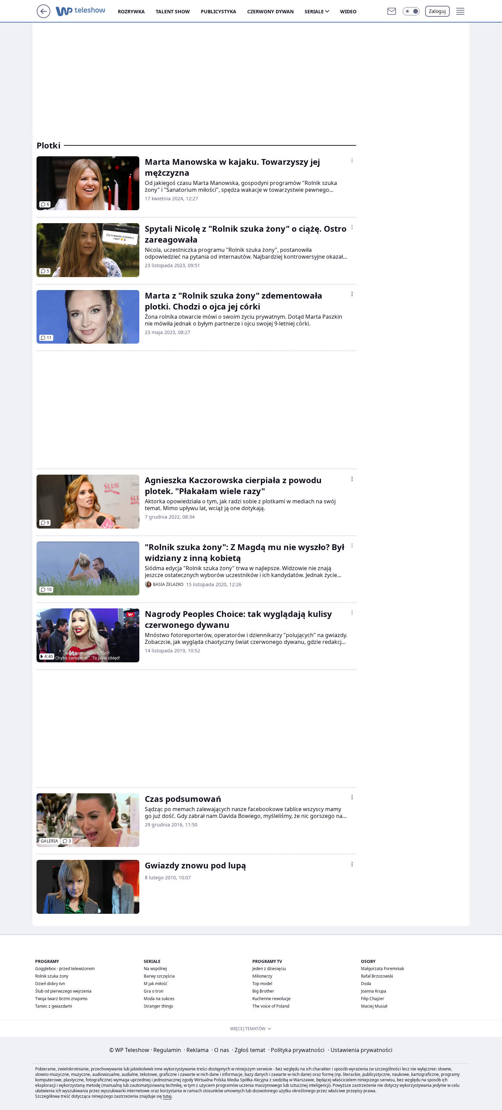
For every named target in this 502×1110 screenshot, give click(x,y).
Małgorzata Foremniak (382, 968)
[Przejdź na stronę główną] (44, 16)
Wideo (348, 11)
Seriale (314, 11)
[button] (411, 11)
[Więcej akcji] (352, 160)
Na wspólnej (155, 968)
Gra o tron (153, 991)
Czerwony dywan (270, 11)
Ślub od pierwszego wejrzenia (63, 991)
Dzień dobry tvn (50, 983)
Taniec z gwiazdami (53, 1006)
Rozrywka (131, 11)
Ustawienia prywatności (360, 1050)
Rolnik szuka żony (51, 976)
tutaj (167, 1096)
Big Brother (263, 991)
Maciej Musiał (374, 1006)
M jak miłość (155, 983)
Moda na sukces (159, 998)
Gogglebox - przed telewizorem (65, 968)
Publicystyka (218, 11)
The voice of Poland (270, 1006)
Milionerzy (262, 976)
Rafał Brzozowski (377, 976)
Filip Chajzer (372, 998)
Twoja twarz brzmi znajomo (61, 998)
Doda (366, 983)
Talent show (173, 11)
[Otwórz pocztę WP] (391, 11)
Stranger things (158, 1006)
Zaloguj (437, 11)
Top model (262, 983)
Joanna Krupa (373, 991)
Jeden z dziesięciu (269, 968)
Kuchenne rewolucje (271, 998)
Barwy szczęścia (159, 976)
